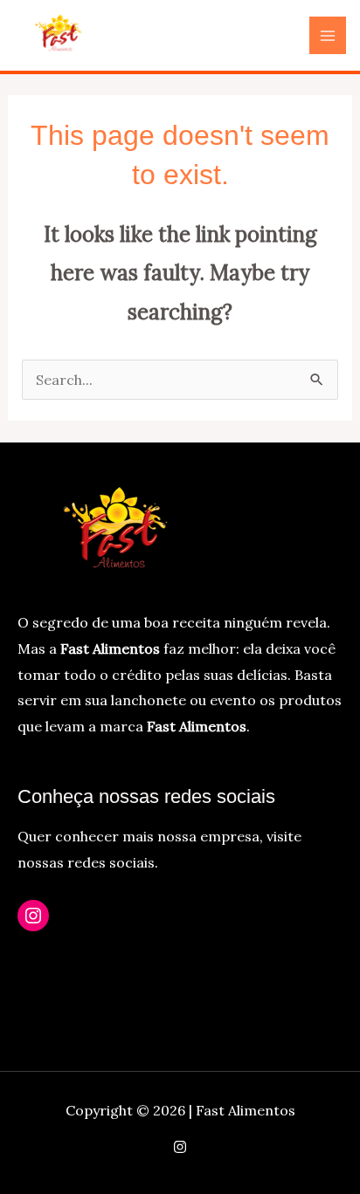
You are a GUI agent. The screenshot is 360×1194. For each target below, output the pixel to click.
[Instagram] (33, 915)
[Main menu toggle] (327, 35)
